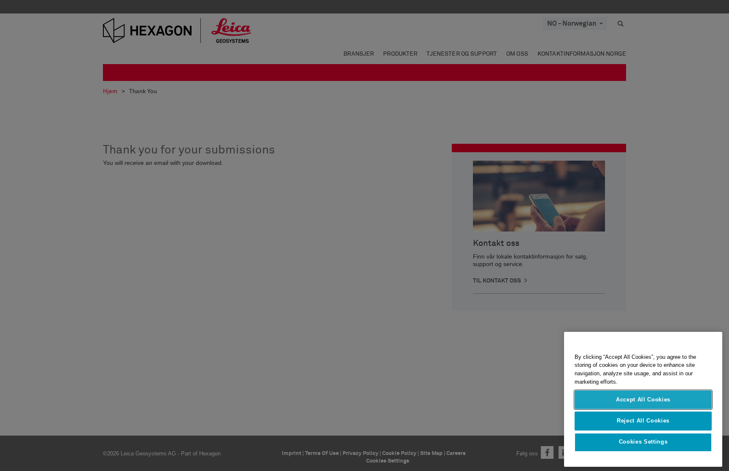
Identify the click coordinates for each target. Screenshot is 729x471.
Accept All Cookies (643, 399)
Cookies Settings (643, 442)
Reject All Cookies (643, 420)
